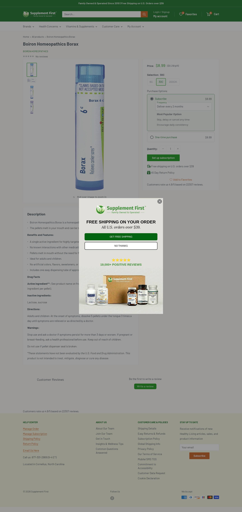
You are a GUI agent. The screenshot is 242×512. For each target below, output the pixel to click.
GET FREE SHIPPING (121, 237)
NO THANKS (121, 246)
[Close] (159, 201)
